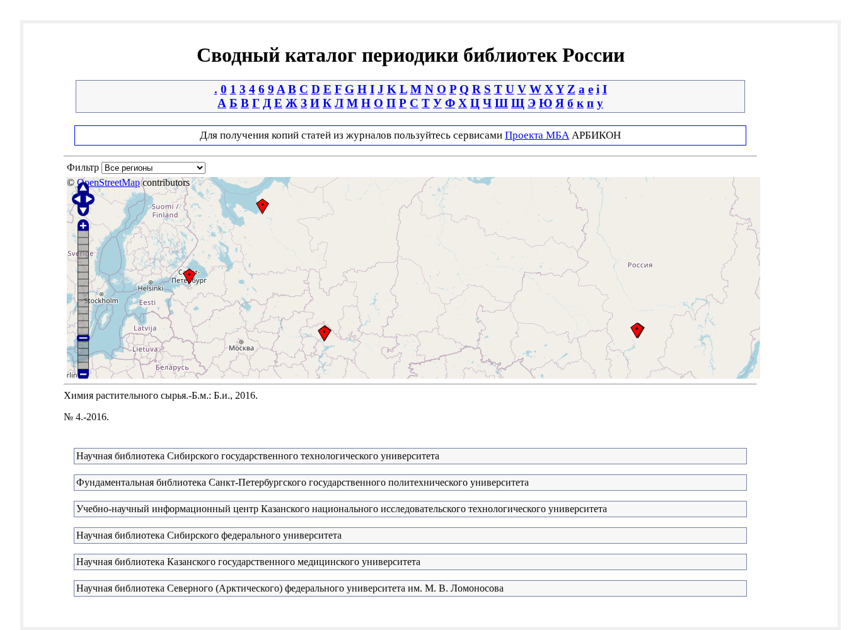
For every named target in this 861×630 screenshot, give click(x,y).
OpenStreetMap (108, 182)
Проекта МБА (537, 135)
